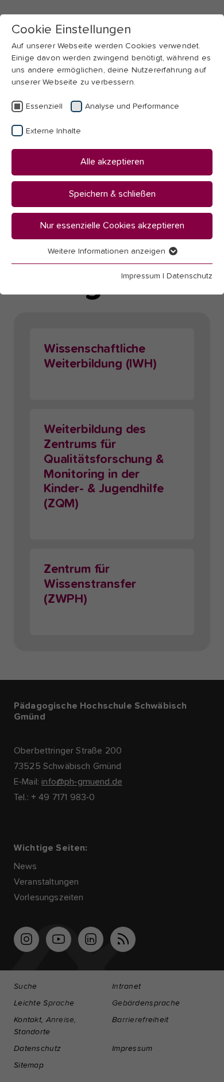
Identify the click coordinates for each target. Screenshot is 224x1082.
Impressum (140, 276)
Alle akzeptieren (112, 161)
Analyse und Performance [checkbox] (132, 106)
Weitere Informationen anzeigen (108, 251)
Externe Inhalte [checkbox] (53, 131)
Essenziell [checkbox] (44, 106)
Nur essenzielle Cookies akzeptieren (112, 225)
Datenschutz (190, 276)
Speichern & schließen (112, 193)
